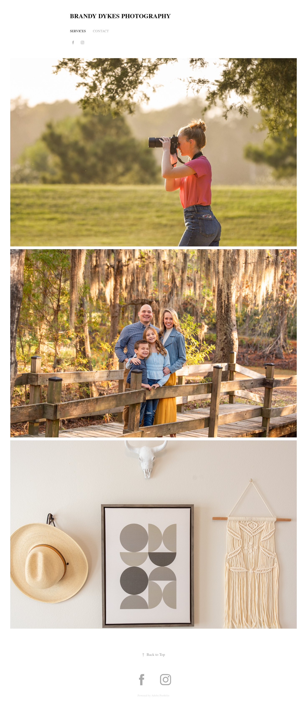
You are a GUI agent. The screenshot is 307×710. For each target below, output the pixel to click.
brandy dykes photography (120, 15)
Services (78, 31)
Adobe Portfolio (160, 695)
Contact (101, 31)
